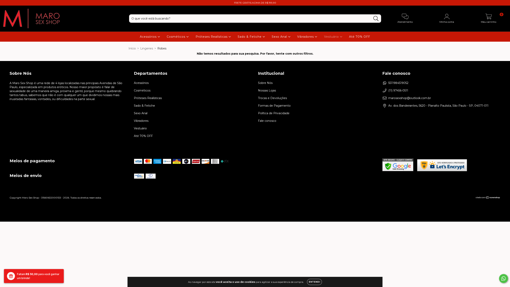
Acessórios (149, 36)
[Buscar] (376, 18)
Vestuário (332, 36)
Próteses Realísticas (212, 36)
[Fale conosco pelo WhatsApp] (503, 278)
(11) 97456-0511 (398, 90)
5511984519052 (398, 83)
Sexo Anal (280, 36)
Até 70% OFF (359, 36)
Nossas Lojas (267, 90)
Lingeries (146, 48)
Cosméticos (176, 36)
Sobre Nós (265, 83)
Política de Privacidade (273, 113)
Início (132, 48)
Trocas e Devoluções (272, 98)
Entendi (314, 282)
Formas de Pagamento (274, 105)
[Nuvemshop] (488, 198)
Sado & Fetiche (250, 36)
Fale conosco (267, 121)
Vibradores (306, 36)
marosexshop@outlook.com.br (409, 98)
